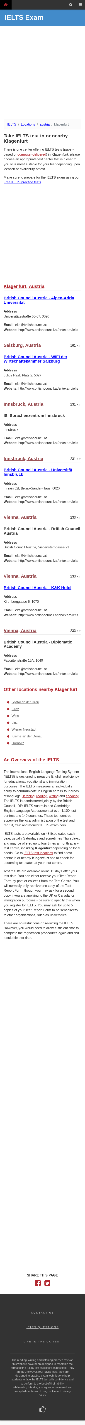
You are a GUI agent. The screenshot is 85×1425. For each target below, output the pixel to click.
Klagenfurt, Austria (24, 286)
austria (45, 124)
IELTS (11, 124)
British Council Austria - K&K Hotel (37, 587)
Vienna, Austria (20, 517)
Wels (15, 716)
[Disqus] (42, 1002)
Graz (15, 709)
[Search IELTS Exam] (71, 5)
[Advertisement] (42, 73)
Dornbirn (18, 743)
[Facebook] (38, 1284)
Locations (28, 124)
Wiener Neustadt (24, 729)
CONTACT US (42, 1312)
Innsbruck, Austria (23, 404)
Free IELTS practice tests (22, 182)
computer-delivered (31, 154)
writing (53, 796)
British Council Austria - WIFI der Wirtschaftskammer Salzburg (35, 359)
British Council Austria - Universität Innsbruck (38, 472)
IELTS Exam (24, 17)
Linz (15, 722)
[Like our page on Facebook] (42, 1409)
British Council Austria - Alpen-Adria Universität (39, 300)
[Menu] (80, 5)
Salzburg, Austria (22, 345)
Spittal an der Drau (25, 702)
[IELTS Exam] (6, 4)
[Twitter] (47, 1284)
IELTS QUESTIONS (43, 1327)
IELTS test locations (38, 853)
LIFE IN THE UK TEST (43, 1341)
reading (41, 796)
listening (28, 796)
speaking (72, 796)
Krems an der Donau (27, 736)
